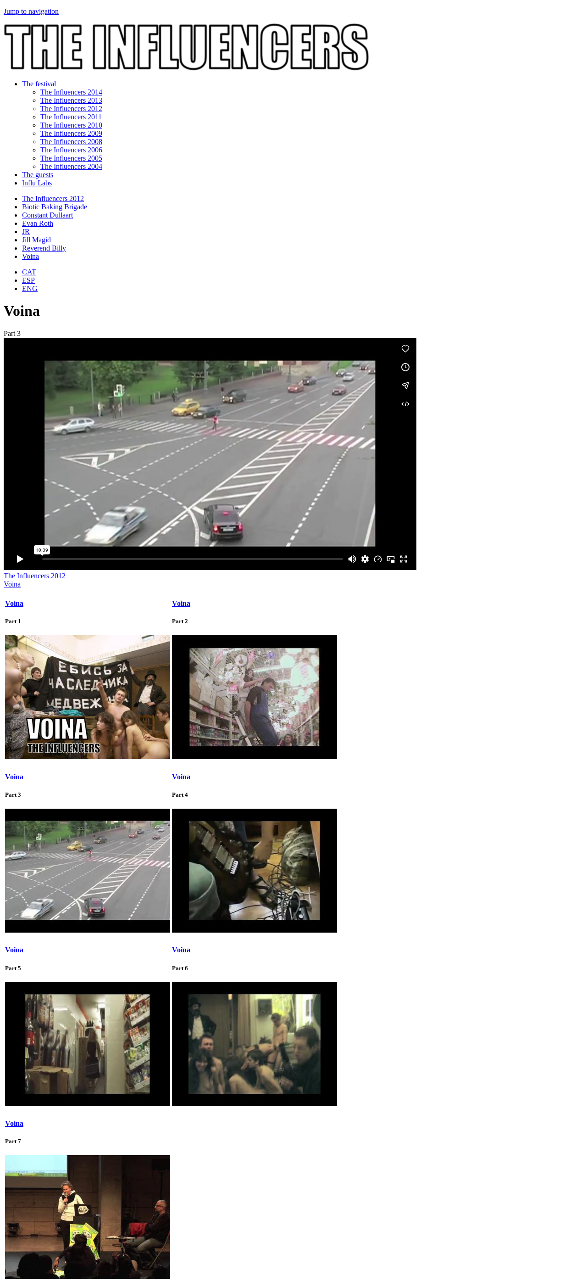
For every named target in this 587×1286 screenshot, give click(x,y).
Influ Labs (37, 183)
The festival (39, 84)
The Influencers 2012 (71, 108)
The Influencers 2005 (71, 158)
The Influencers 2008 (71, 141)
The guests (37, 175)
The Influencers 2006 (71, 150)
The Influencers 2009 (71, 133)
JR (26, 231)
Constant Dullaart (47, 215)
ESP (28, 280)
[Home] (186, 68)
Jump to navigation (31, 11)
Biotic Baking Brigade (54, 207)
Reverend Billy (44, 248)
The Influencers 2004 (71, 166)
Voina (30, 256)
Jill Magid (36, 240)
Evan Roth (37, 223)
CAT (29, 272)
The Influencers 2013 (71, 100)
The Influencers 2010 (71, 125)
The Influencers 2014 (71, 92)
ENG (30, 288)
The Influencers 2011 (71, 117)
